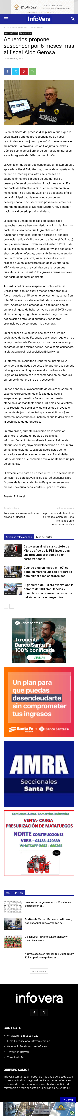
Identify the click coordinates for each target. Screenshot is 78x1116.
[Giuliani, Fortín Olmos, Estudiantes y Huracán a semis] (13, 941)
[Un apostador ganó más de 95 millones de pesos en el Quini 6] (13, 906)
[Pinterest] (24, 71)
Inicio (6, 27)
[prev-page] (6, 606)
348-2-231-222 (29, 1035)
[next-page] (11, 606)
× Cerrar (68, 1099)
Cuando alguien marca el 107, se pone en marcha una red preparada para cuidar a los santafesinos (48, 572)
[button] (6, 19)
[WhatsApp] (32, 71)
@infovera (23, 1051)
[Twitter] (15, 71)
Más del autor (44, 537)
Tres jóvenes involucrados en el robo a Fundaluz (21, 515)
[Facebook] (7, 71)
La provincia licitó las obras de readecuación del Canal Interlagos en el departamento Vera (58, 519)
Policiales (9, 555)
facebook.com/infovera (34, 1046)
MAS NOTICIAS (19, 27)
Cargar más (38, 970)
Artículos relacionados (19, 537)
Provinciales (37, 27)
